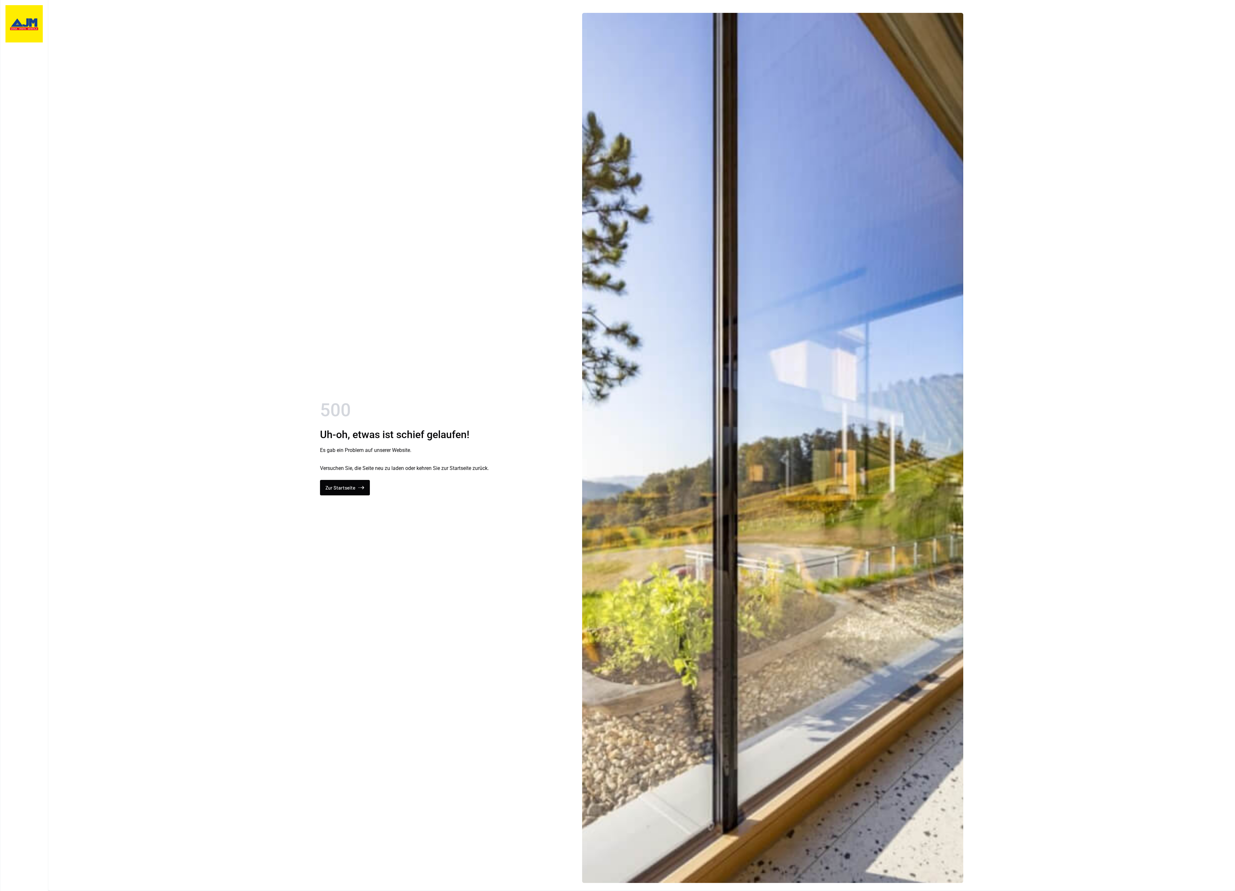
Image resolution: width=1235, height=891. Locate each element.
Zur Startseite (340, 488)
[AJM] (24, 23)
